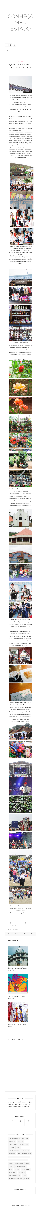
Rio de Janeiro (26, 1169)
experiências (25, 1150)
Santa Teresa (12, 1172)
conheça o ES (24, 1144)
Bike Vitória (25, 1138)
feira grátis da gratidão (24, 1153)
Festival (20, 61)
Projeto (17, 1169)
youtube (20, 1124)
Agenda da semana (14, 1138)
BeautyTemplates (25, 1205)
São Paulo (22, 1172)
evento (18, 1147)
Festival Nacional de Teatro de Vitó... (17, 969)
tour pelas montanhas (15, 1178)
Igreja (11, 1163)
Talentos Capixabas (14, 1175)
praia (10, 1169)
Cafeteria (20, 1141)
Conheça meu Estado (20, 22)
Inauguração (19, 1163)
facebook (26, 645)
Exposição (12, 1153)
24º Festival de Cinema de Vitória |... (17, 997)
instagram (28, 1124)
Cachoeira (12, 1141)
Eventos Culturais (14, 1150)
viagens (27, 1178)
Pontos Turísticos (20, 1166)
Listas (27, 1163)
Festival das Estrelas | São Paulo (17, 1026)
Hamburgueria (13, 1160)
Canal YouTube (13, 1144)
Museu (11, 1166)
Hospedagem (23, 1160)
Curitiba (11, 1147)
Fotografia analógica (22, 1157)
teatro (24, 1175)
